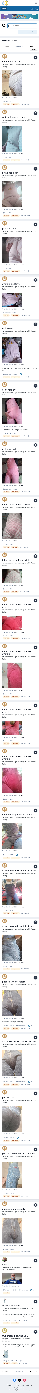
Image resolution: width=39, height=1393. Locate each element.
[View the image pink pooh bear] (12, 194)
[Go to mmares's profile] (4, 56)
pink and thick (9, 228)
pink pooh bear (10, 173)
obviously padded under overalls (19, 1041)
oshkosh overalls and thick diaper (19, 870)
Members (12, 1270)
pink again (7, 328)
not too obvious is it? (12, 61)
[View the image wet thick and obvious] (12, 139)
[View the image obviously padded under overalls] (12, 1063)
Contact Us (20, 1385)
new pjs (16, 1286)
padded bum (8, 1097)
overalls (6, 1264)
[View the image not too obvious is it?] (12, 83)
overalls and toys (11, 284)
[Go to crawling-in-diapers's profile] (4, 1300)
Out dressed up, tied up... (15, 1336)
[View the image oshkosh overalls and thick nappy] (12, 948)
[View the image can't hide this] (12, 411)
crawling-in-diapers (9, 1308)
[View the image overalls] (12, 1278)
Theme (10, 1385)
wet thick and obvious (13, 117)
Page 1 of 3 (19, 46)
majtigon (5, 1339)
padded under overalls (13, 981)
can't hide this (9, 390)
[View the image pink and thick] (12, 250)
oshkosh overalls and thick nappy (19, 926)
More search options (28, 32)
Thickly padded (18, 98)
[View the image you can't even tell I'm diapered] (12, 1175)
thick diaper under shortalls (16, 504)
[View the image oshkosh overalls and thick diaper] (12, 892)
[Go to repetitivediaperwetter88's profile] (4, 1259)
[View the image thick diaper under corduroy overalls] (12, 623)
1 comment (21, 1025)
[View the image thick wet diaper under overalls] (12, 836)
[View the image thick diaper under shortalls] (12, 526)
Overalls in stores (11, 1305)
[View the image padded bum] (12, 1119)
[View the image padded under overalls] (12, 1003)
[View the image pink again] (12, 350)
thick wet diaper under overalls (18, 814)
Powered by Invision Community (19, 1390)
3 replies (20, 1361)
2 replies (23, 1320)
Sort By (33, 49)
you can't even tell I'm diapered (18, 1153)
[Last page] (36, 46)
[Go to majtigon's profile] (4, 1330)
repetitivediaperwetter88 (11, 1267)
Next (32, 46)
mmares (5, 64)
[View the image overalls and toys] (12, 300)
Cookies (29, 1385)
